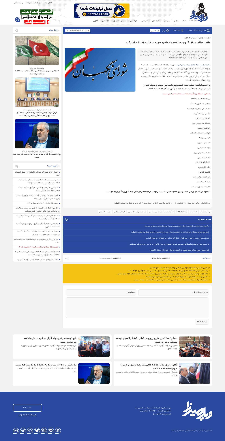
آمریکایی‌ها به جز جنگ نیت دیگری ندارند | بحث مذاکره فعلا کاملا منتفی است (39, 189)
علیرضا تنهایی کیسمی (137, 211)
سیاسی (144, 20)
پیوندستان (18, 2)
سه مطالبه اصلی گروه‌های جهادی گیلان (42, 203)
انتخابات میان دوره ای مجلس (161, 211)
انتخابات (193, 211)
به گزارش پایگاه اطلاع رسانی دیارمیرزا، (193, 65)
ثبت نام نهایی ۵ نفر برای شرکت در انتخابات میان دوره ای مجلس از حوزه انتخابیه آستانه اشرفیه (170, 232)
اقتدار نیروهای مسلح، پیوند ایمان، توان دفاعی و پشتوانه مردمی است (39, 261)
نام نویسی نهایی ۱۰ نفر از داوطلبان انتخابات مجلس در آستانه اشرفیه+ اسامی (177, 238)
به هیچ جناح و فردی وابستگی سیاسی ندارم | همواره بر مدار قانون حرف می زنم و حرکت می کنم (169, 244)
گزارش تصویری (119, 20)
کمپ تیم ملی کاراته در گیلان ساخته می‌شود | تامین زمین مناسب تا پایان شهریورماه (38, 197)
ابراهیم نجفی (205, 211)
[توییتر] (37, 431)
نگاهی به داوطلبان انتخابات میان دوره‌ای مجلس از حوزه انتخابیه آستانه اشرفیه (176, 226)
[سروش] (30, 431)
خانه (185, 20)
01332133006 (27, 415)
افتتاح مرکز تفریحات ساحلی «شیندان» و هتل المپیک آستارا (37, 174)
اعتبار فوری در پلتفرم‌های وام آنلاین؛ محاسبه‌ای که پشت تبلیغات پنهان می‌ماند (38, 217)
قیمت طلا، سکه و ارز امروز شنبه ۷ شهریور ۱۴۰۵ (38, 247)
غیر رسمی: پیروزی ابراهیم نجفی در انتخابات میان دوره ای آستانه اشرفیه (179, 250)
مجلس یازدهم (105, 211)
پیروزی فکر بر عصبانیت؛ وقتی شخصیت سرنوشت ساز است (37, 241)
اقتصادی (155, 20)
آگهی (95, 20)
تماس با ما (48, 2)
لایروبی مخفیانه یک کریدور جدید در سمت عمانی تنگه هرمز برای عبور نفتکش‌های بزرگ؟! (39, 181)
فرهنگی (133, 20)
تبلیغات (29, 2)
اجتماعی (105, 20)
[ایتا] (44, 431)
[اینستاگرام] (16, 431)
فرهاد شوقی (119, 211)
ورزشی (167, 20)
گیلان (176, 20)
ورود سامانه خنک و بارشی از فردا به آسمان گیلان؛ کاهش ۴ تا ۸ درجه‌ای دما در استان (38, 233)
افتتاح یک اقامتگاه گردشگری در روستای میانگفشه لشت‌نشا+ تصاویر (38, 225)
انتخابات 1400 (181, 211)
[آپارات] (58, 431)
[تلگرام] (23, 431)
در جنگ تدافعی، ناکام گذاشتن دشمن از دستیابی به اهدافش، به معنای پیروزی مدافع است (37, 253)
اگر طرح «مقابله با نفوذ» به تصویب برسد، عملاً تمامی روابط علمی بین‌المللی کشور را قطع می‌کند (37, 210)
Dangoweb (166, 414)
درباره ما (38, 2)
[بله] (51, 431)
